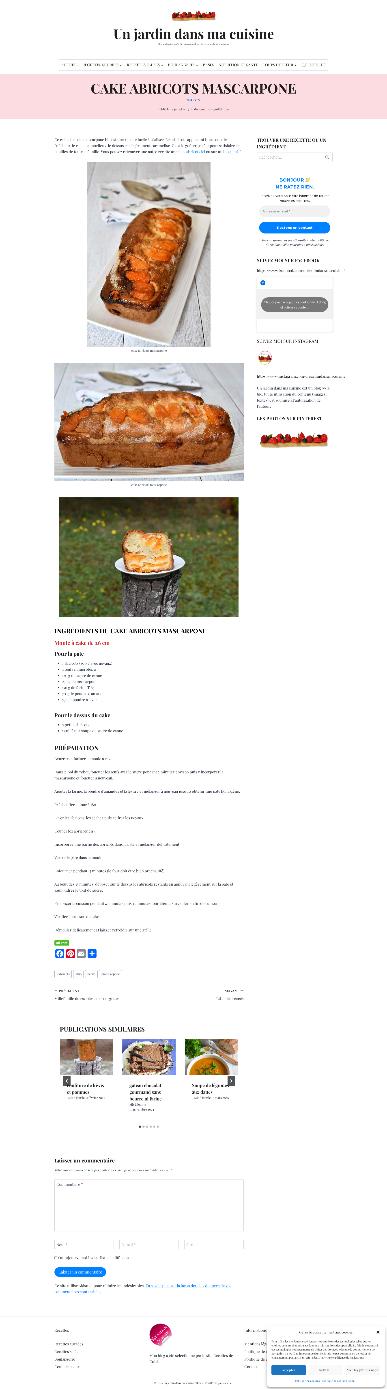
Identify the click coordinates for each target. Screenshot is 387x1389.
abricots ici (196, 151)
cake (91, 974)
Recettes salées (67, 1351)
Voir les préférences (362, 1370)
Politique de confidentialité (338, 1381)
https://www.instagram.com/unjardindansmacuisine (301, 376)
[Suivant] (231, 1081)
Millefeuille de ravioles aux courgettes (87, 995)
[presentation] (86, 1057)
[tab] (140, 1127)
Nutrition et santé (238, 64)
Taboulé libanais (229, 995)
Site (189, 1244)
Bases (208, 64)
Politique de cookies (307, 1381)
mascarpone (110, 974)
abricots (63, 974)
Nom (61, 1244)
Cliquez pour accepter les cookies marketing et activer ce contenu (295, 304)
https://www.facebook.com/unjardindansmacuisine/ (301, 270)
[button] (378, 1332)
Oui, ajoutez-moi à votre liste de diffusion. (93, 1257)
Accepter (288, 1370)
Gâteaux (193, 100)
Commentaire (69, 1184)
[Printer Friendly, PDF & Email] (61, 943)
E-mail (128, 1244)
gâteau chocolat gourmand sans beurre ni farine (145, 1092)
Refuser (325, 1370)
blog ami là (232, 151)
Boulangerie (64, 1359)
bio (78, 974)
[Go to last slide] (67, 1081)
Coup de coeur (67, 1366)
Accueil (69, 64)
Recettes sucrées (68, 1343)
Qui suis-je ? (314, 64)
